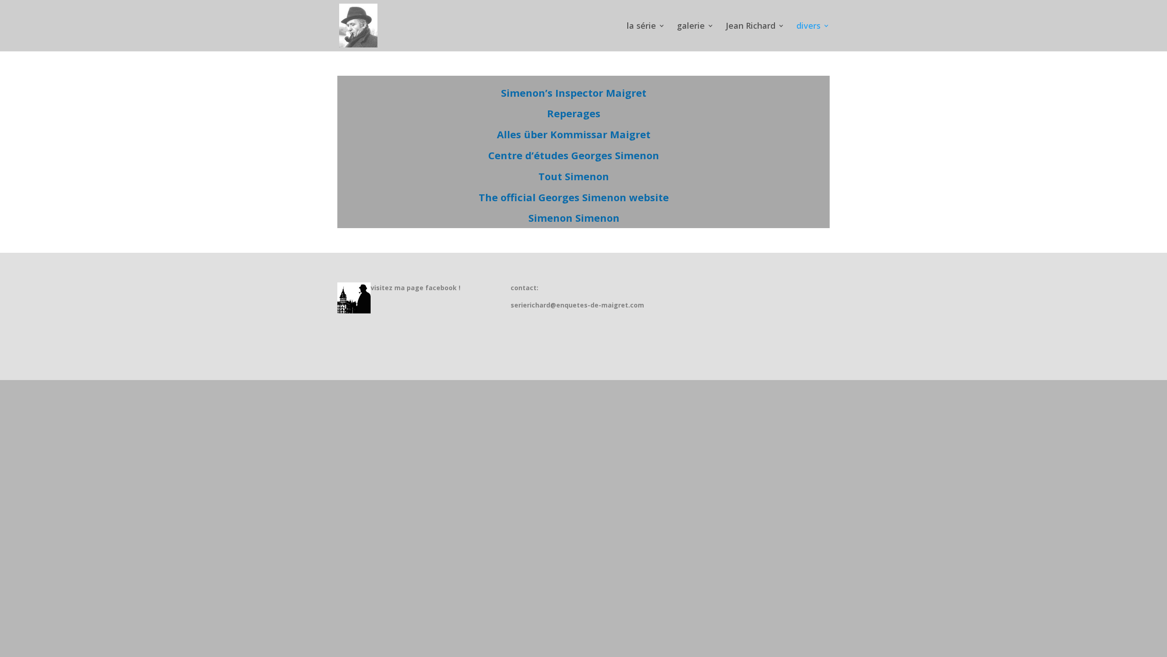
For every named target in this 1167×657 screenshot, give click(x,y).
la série (641, 26)
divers (808, 26)
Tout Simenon (573, 176)
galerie (691, 26)
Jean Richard (750, 26)
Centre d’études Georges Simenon (573, 155)
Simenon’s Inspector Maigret (573, 92)
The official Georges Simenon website (574, 197)
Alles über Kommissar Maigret (574, 134)
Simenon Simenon (574, 217)
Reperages (573, 113)
